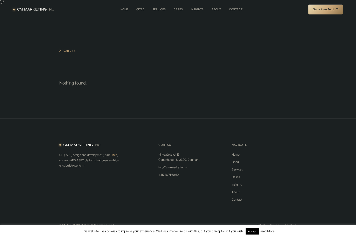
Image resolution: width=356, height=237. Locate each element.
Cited (140, 9)
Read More (267, 231)
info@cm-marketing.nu (173, 167)
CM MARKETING (35, 9)
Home (125, 9)
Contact (235, 9)
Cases (178, 9)
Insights (197, 9)
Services (159, 9)
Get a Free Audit (323, 9)
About (216, 9)
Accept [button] (252, 231)
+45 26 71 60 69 (168, 174)
